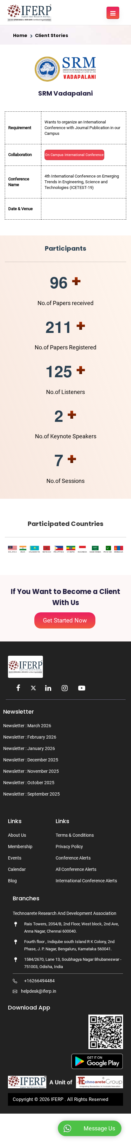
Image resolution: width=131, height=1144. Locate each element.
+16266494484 (39, 980)
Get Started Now (65, 620)
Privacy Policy (69, 846)
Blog (12, 880)
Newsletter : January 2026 (29, 748)
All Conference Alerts (76, 869)
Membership (20, 846)
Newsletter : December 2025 (30, 759)
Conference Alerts (73, 857)
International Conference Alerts (86, 880)
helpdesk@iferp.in (38, 991)
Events (14, 857)
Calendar (17, 869)
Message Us (99, 1128)
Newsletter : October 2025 (28, 782)
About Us (17, 835)
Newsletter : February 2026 (29, 737)
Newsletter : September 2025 (31, 794)
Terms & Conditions (75, 835)
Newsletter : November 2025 (31, 771)
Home (20, 35)
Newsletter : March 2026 (27, 725)
